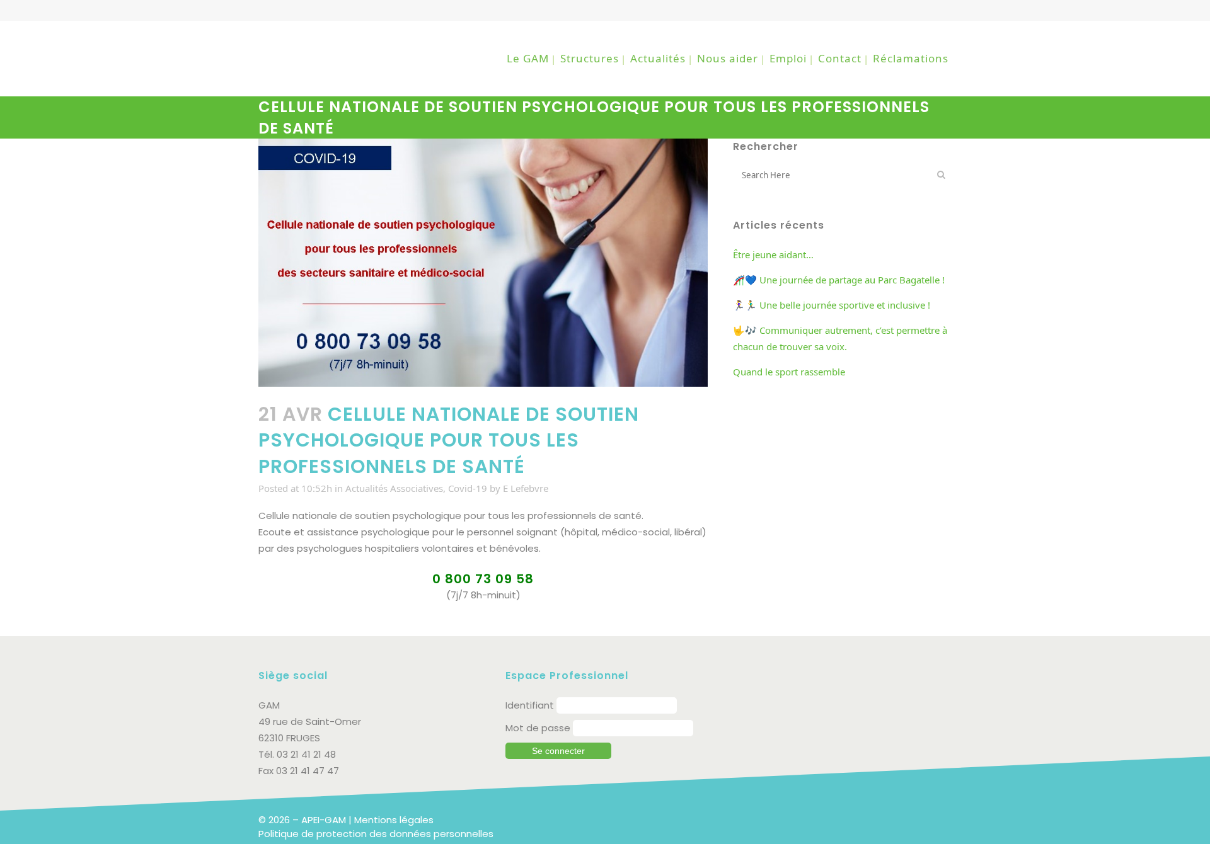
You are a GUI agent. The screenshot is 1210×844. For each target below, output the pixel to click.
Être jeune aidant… (773, 254)
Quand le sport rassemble (789, 371)
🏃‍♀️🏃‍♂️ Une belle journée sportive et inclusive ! (831, 305)
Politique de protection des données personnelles (375, 833)
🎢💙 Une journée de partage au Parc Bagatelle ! (839, 279)
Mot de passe (537, 727)
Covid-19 (467, 488)
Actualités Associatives (394, 488)
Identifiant (529, 705)
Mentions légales (394, 819)
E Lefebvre (525, 488)
